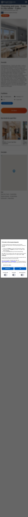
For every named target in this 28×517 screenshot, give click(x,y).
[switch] (5, 275)
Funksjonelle (5, 272)
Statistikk (14, 272)
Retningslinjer (13, 261)
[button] (14, 265)
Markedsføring (22, 272)
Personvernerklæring (6, 261)
